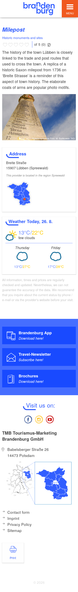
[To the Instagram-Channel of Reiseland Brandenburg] (39, 418)
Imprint (13, 518)
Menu (70, 13)
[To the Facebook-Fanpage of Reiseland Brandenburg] (28, 418)
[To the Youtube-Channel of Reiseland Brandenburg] (49, 418)
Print (13, 558)
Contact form (18, 512)
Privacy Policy (19, 524)
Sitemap (14, 530)
